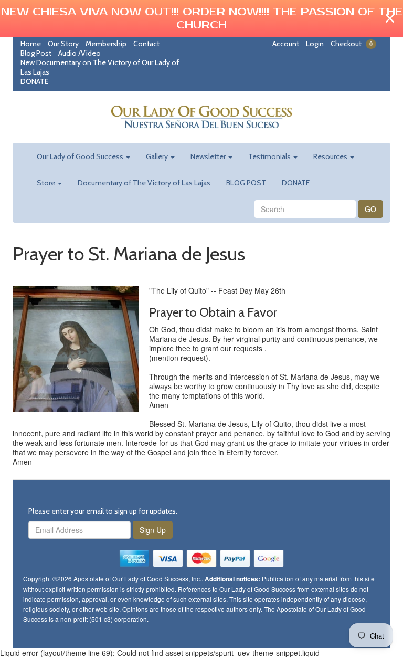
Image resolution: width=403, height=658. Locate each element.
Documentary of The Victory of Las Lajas (144, 182)
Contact (146, 43)
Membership (106, 43)
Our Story (63, 43)
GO (370, 209)
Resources (331, 156)
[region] (201, 18)
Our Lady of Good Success (81, 156)
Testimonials (270, 156)
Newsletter (208, 156)
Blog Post (35, 53)
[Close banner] (390, 18)
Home (30, 43)
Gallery (157, 156)
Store (47, 182)
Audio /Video (79, 53)
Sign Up (153, 530)
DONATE (34, 81)
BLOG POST (246, 182)
